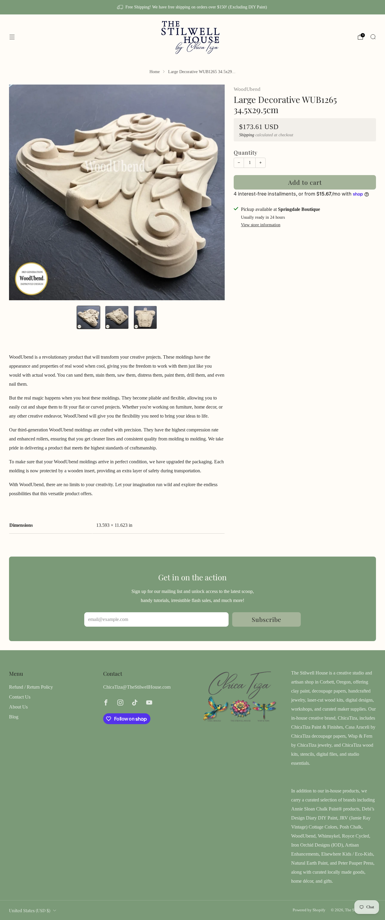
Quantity (245, 152)
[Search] (373, 37)
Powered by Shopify (309, 910)
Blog (13, 716)
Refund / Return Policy (31, 687)
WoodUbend (247, 89)
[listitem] (192, 7)
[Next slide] (213, 192)
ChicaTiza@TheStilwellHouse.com (137, 687)
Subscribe (266, 619)
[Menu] (12, 37)
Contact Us (19, 696)
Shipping (246, 135)
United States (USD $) (29, 910)
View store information (260, 225)
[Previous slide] (20, 192)
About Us (18, 706)
